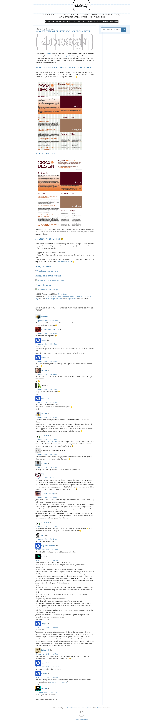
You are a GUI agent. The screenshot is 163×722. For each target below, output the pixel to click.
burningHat (45, 435)
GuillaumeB (45, 650)
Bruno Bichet (62, 294)
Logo (37, 299)
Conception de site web (52, 296)
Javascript (81, 22)
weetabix (44, 689)
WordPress (90, 22)
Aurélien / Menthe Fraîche (50, 329)
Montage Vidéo (103, 22)
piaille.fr (77, 719)
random (44, 663)
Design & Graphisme (83, 296)
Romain (44, 463)
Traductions (60, 22)
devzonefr (44, 317)
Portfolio (58, 299)
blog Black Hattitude (48, 546)
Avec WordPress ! (86, 708)
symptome (45, 398)
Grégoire (44, 624)
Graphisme (49, 22)
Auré (43, 556)
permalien (73, 299)
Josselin (44, 340)
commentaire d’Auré (64, 262)
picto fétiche (52, 442)
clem (43, 535)
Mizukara (114, 22)
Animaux (44, 673)
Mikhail (48, 54)
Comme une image (48, 493)
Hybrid (67, 56)
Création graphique (68, 296)
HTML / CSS (71, 22)
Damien (44, 370)
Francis (43, 474)
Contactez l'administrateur (72, 708)
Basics (99, 708)
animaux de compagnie (58, 682)
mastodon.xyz (84, 719)
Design (48, 299)
